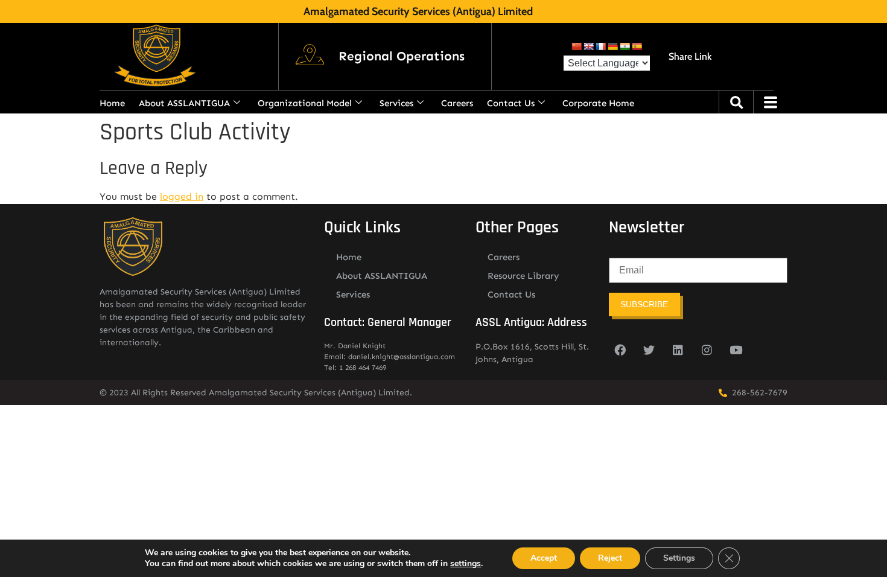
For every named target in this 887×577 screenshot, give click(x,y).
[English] (588, 46)
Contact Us (511, 103)
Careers (457, 103)
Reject (610, 558)
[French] (600, 46)
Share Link (690, 56)
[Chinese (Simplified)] (576, 46)
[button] (401, 56)
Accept (543, 558)
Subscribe (644, 304)
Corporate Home (598, 103)
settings (465, 563)
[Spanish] (636, 46)
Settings (679, 558)
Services (396, 103)
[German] (612, 46)
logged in (181, 196)
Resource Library (523, 275)
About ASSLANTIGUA (184, 103)
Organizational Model (305, 103)
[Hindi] (624, 46)
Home (112, 103)
